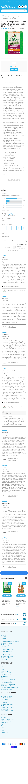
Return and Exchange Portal (7, 719)
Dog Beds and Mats (5, 654)
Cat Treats (3, 668)
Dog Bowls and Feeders (6, 643)
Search (3, 730)
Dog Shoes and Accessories (7, 640)
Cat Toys (3, 669)
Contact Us (4, 727)
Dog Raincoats (4, 702)
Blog (2, 726)
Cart (19, 6)
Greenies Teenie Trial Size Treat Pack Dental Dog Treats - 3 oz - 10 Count (7, 589)
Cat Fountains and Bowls (7, 686)
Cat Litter (3, 677)
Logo (8, 6)
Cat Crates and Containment (8, 684)
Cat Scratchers (4, 671)
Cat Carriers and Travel (6, 682)
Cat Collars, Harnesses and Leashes (9, 687)
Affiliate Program (5, 729)
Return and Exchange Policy (7, 721)
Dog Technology (5, 645)
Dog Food (3, 635)
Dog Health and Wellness (7, 649)
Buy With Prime (4, 732)
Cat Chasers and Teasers (7, 710)
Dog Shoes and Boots (6, 697)
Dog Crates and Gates (6, 657)
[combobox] (14, 10)
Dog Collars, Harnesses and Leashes (10, 641)
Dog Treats (3, 636)
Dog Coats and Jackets (6, 696)
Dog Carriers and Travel (7, 656)
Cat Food (3, 666)
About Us (3, 717)
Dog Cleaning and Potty (7, 651)
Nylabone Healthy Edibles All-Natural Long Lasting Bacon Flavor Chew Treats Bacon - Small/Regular (21, 589)
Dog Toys (3, 646)
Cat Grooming (4, 676)
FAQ (2, 724)
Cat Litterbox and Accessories (8, 679)
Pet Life (11, 741)
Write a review (20, 28)
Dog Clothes (4, 638)
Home (2, 15)
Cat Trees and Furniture (6, 689)
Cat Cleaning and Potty (6, 674)
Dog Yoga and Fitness (6, 701)
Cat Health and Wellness (7, 673)
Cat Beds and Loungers (6, 681)
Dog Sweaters (4, 699)
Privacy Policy (4, 722)
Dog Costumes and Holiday (7, 707)
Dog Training (4, 659)
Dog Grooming (4, 653)
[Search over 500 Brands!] (24, 11)
